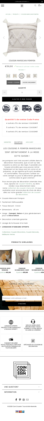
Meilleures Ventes (8, 234)
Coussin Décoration (18, 232)
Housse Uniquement (29, 82)
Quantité (22, 88)
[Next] (40, 38)
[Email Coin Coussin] (27, 400)
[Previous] (4, 38)
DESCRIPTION (18, 142)
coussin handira (25, 184)
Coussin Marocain (32, 232)
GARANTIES (7, 142)
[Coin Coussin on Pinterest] (20, 400)
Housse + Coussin (13, 82)
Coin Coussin (17, 406)
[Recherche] (35, 6)
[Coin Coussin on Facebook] (16, 400)
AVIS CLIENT (29, 142)
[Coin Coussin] (22, 7)
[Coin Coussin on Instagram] (23, 400)
